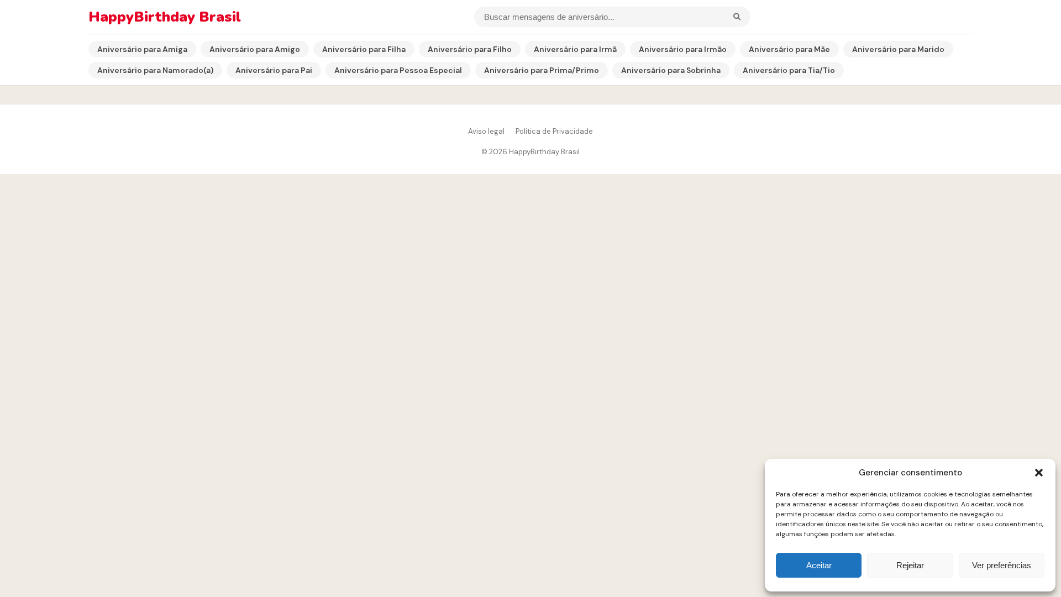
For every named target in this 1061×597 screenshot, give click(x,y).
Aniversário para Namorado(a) (155, 70)
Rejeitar (910, 565)
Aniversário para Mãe (789, 49)
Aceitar (819, 565)
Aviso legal (486, 131)
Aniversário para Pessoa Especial (398, 70)
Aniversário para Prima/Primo (541, 70)
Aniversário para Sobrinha (671, 70)
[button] (1038, 472)
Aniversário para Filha (364, 49)
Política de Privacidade (554, 131)
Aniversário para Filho (470, 49)
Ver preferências (1001, 565)
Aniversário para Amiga (142, 49)
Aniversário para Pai (273, 70)
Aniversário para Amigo (254, 49)
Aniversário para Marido (898, 49)
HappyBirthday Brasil (164, 17)
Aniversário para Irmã (575, 49)
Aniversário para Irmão (683, 49)
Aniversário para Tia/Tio (789, 70)
